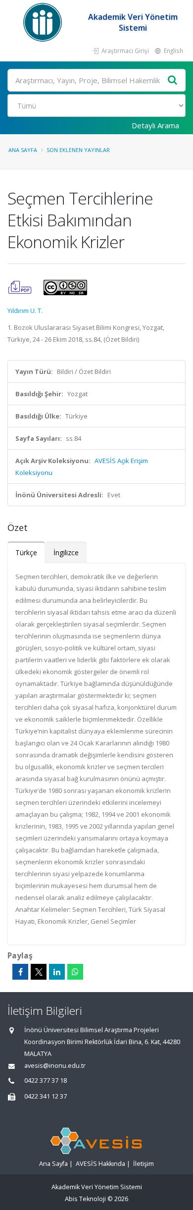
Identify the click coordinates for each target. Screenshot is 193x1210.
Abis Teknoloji (85, 1199)
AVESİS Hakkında (100, 1163)
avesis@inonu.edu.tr (55, 1065)
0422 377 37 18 (45, 1080)
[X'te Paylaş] (39, 972)
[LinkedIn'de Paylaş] (57, 972)
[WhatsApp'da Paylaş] (75, 972)
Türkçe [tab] (26, 552)
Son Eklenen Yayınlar (78, 150)
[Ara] (173, 80)
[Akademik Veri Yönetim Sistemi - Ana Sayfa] (43, 22)
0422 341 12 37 (45, 1096)
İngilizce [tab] (66, 552)
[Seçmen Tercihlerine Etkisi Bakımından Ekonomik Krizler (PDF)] (20, 286)
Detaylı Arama (155, 125)
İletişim (143, 1163)
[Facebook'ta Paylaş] (20, 972)
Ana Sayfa (22, 150)
